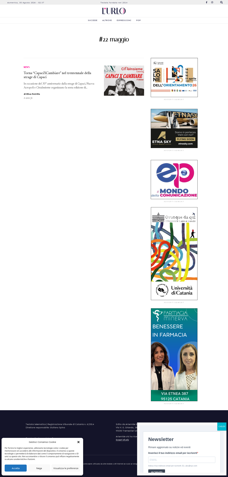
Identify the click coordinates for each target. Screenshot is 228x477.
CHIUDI (222, 426)
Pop (138, 20)
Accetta (16, 468)
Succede (92, 20)
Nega (39, 468)
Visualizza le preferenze (65, 468)
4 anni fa (28, 97)
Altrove (107, 20)
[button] (78, 441)
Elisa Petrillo (33, 94)
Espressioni (124, 20)
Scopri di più (122, 439)
